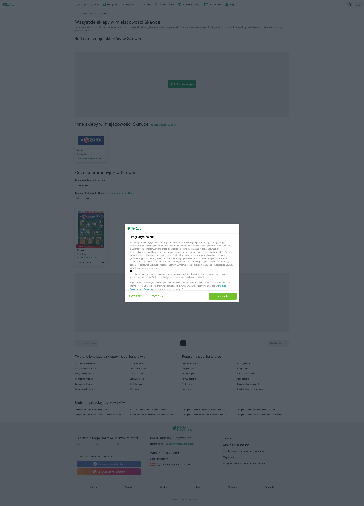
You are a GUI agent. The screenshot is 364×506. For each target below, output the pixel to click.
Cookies (148, 289)
